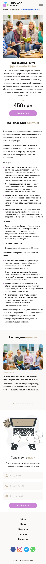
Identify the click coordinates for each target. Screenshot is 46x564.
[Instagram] (19, 549)
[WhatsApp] (33, 549)
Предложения (14, 9)
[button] (41, 4)
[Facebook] (13, 549)
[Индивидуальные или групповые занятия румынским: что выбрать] (23, 357)
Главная (5, 9)
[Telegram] (26, 549)
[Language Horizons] (12, 4)
